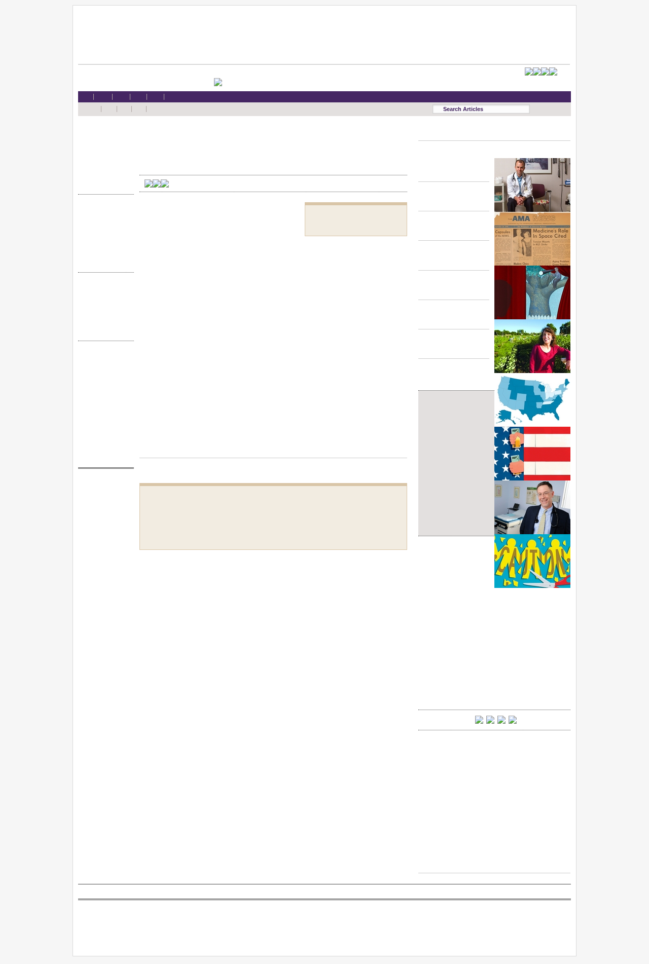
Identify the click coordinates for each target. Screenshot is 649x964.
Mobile (103, 368)
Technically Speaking (103, 251)
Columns (103, 310)
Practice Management (103, 242)
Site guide (103, 427)
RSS (103, 359)
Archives (103, 320)
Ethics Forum (103, 222)
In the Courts (103, 232)
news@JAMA (103, 526)
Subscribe (103, 388)
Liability (103, 164)
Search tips (103, 379)
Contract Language (103, 212)
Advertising (103, 407)
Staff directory (103, 398)
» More (103, 183)
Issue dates (103, 290)
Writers (103, 329)
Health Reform (103, 134)
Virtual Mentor (103, 535)
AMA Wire (103, 487)
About (103, 446)
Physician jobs (103, 545)
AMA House (103, 173)
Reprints (103, 417)
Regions (103, 300)
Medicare (103, 154)
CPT (103, 496)
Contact (103, 456)
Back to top (273, 448)
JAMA (103, 506)
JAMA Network (103, 516)
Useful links (103, 437)
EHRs (103, 144)
